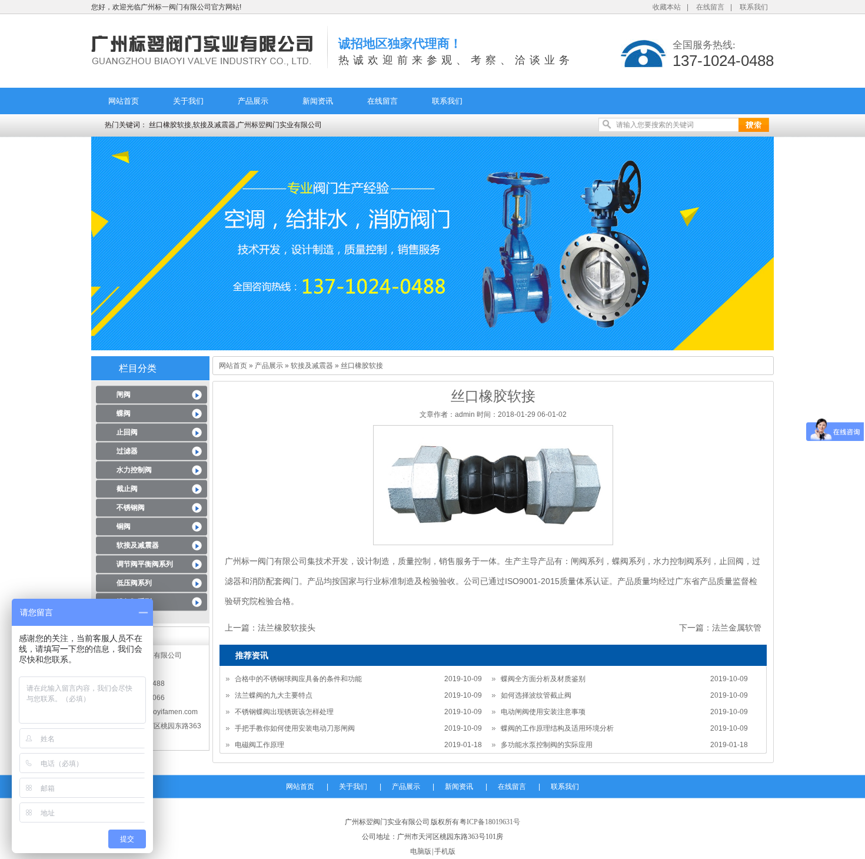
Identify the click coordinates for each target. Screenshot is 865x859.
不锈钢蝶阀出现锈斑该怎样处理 (284, 712)
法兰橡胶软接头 (286, 627)
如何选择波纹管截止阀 (536, 695)
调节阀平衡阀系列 (145, 564)
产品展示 (253, 101)
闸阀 (124, 394)
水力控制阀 (134, 470)
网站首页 (123, 101)
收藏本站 (667, 7)
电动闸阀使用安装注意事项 (543, 712)
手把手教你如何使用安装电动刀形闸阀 (295, 728)
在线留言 (710, 7)
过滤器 (127, 451)
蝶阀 (124, 413)
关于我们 (188, 101)
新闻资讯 (317, 101)
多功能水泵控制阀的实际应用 (547, 745)
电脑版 (420, 851)
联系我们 (754, 7)
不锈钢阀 (131, 507)
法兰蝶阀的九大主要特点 (273, 695)
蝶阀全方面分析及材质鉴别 (543, 679)
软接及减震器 (138, 545)
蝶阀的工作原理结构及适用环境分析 (557, 728)
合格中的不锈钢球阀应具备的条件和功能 (298, 679)
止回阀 (127, 432)
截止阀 (127, 489)
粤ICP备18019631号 (490, 822)
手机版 (444, 851)
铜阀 (124, 526)
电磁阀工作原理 (259, 745)
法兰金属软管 (736, 627)
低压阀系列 (134, 583)
